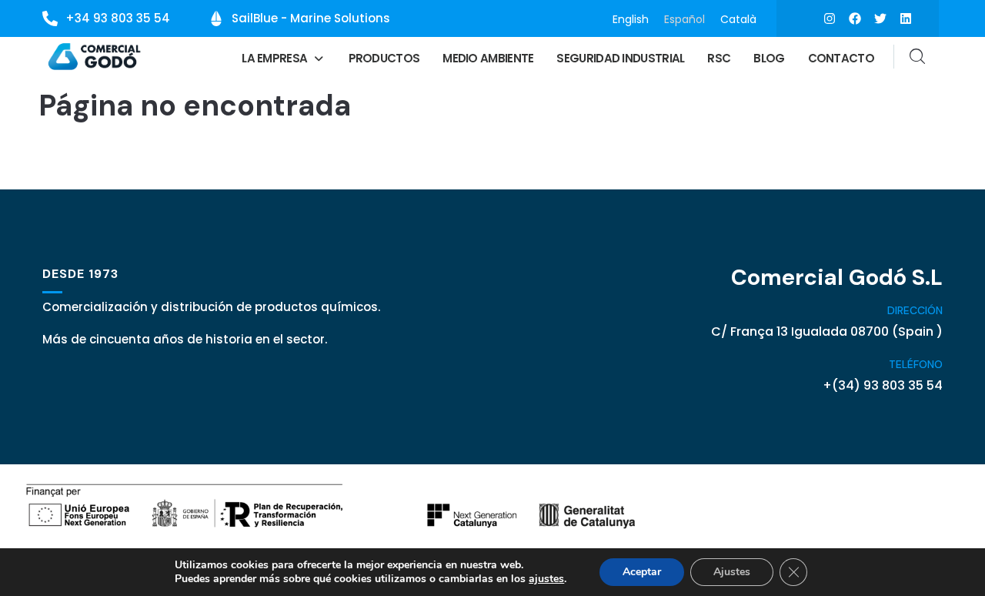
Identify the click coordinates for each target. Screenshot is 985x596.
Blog (768, 58)
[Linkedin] (906, 18)
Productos (384, 58)
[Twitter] (880, 18)
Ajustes (731, 571)
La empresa (274, 58)
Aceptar (642, 571)
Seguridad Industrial (620, 58)
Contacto (841, 58)
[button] (283, 58)
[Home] (95, 56)
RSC (718, 58)
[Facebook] (855, 18)
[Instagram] (829, 18)
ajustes (546, 579)
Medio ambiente (487, 58)
